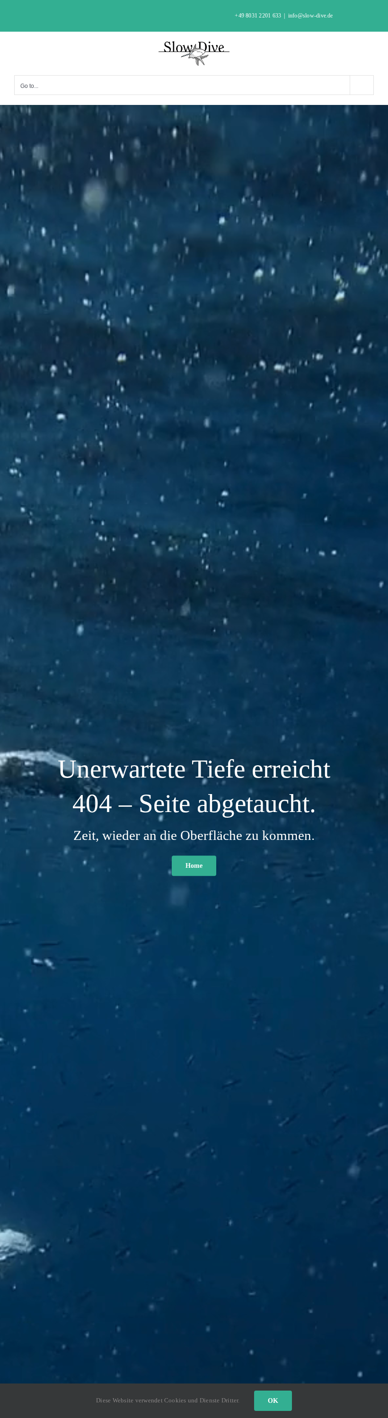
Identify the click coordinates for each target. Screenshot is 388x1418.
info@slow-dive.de (310, 15)
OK (273, 1400)
